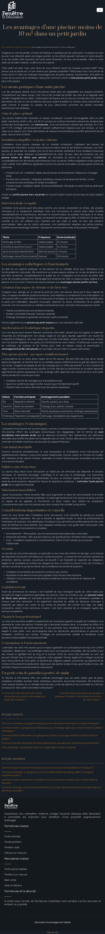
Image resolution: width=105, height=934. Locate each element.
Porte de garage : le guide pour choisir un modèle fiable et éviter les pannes (39, 747)
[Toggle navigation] (100, 10)
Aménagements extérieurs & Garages (17, 47)
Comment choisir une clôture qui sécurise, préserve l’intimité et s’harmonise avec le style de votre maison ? (78, 696)
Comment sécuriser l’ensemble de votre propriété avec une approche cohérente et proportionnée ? (51, 743)
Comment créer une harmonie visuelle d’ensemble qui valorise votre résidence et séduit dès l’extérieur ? (25, 696)
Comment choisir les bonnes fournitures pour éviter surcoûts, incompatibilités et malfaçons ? (48, 767)
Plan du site (52, 932)
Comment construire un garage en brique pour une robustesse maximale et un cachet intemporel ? (51, 723)
